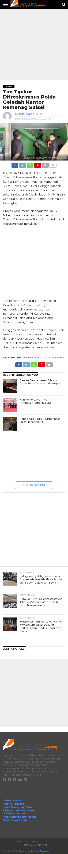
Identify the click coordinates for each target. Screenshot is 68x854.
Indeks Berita (12, 800)
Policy (48, 841)
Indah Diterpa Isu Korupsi (20, 816)
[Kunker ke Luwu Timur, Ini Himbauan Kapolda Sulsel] (10, 405)
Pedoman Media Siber (36, 845)
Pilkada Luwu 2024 (15, 813)
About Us (21, 841)
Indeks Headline (13, 803)
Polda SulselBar (53, 357)
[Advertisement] (34, 44)
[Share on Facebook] (15, 164)
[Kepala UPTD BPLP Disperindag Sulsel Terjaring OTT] (10, 424)
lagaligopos (26, 113)
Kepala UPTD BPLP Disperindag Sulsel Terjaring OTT (40, 420)
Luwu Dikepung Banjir (17, 807)
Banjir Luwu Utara (15, 820)
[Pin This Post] (37, 164)
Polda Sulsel (32, 357)
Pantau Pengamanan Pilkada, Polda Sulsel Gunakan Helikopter (41, 382)
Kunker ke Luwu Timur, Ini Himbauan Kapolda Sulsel (36, 401)
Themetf (44, 851)
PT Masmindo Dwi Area (18, 810)
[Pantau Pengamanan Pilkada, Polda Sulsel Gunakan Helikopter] (10, 386)
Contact (35, 841)
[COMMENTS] (52, 164)
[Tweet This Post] (22, 164)
